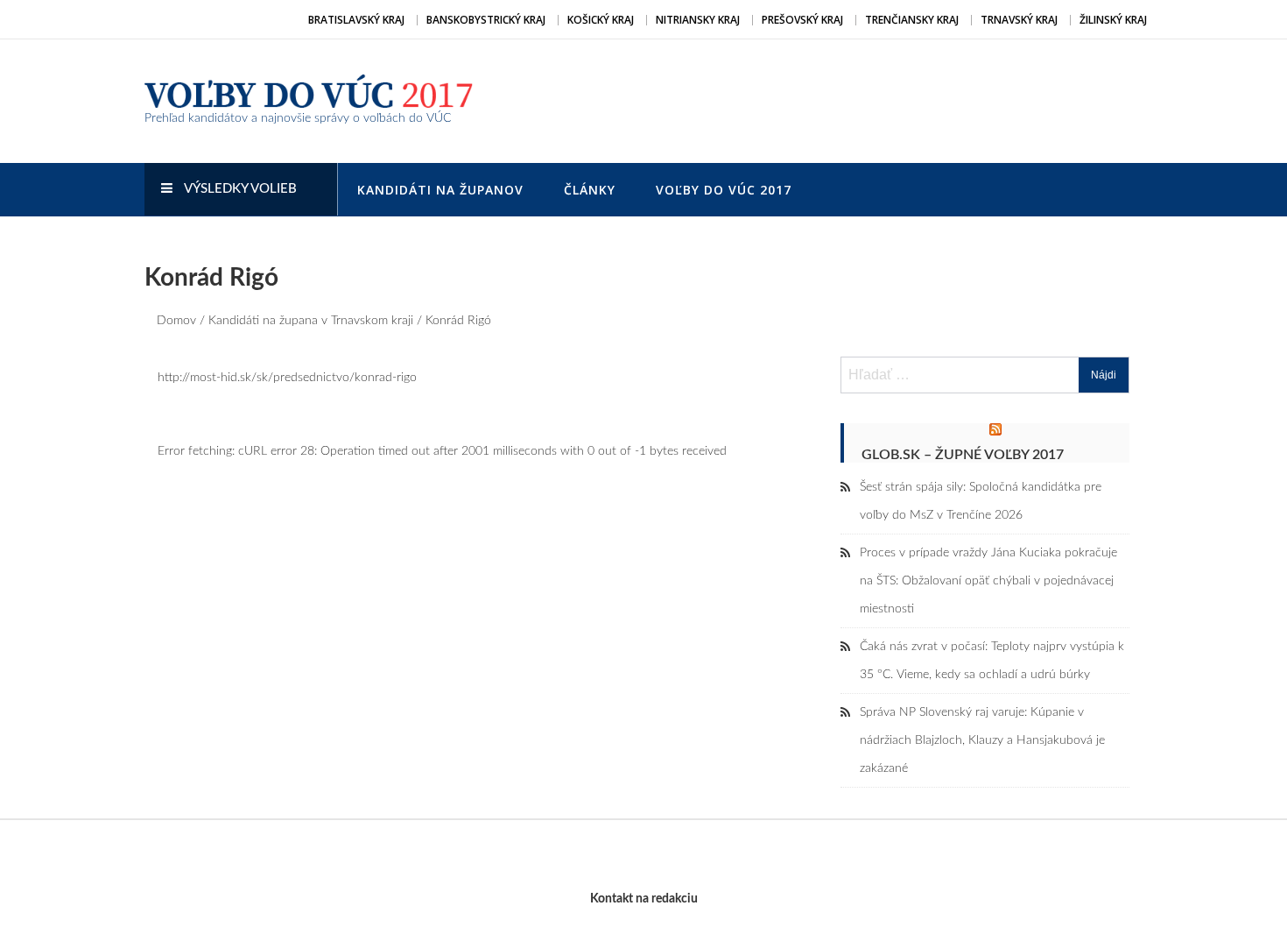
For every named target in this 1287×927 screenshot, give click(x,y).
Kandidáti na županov (440, 189)
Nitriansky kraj (698, 19)
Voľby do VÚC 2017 (723, 189)
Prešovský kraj (802, 19)
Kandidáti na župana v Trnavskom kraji (310, 321)
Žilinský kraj (1113, 19)
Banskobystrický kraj (485, 19)
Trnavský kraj (1019, 19)
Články (589, 189)
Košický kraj (600, 19)
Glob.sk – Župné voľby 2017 (963, 455)
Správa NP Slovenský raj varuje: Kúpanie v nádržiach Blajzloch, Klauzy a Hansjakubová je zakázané (982, 740)
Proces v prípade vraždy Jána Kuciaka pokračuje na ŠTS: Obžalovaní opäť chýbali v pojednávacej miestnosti (988, 581)
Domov (176, 321)
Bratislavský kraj (356, 19)
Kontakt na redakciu (644, 899)
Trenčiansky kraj (912, 19)
